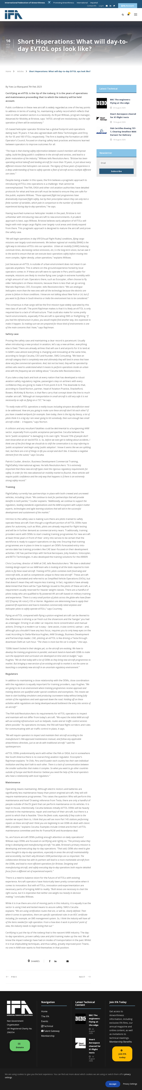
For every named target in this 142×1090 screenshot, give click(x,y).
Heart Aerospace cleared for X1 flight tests (95, 1046)
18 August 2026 (119, 139)
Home (44, 1011)
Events (44, 1021)
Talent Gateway (51, 1031)
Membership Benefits (120, 1041)
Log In (101, 5)
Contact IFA (91, 5)
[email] (107, 5)
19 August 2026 (119, 122)
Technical (48, 1026)
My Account (128, 5)
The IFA (45, 1016)
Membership (47, 1035)
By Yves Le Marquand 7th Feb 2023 (24, 86)
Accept (112, 1084)
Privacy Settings (130, 1083)
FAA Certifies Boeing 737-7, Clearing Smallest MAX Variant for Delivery (123, 131)
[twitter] (114, 5)
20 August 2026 (119, 107)
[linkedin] (110, 5)
